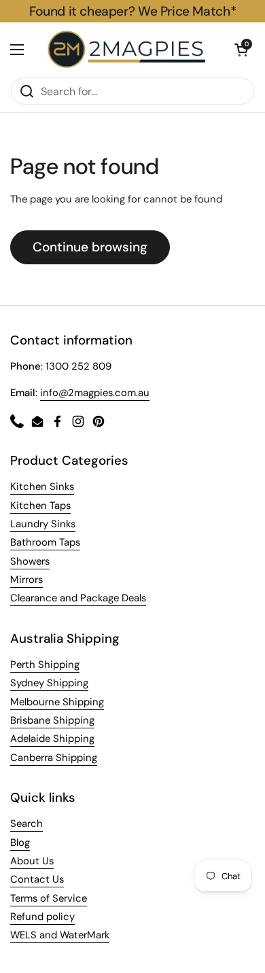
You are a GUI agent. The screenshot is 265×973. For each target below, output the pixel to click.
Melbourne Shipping (57, 702)
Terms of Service (48, 898)
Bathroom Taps (45, 542)
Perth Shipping (45, 664)
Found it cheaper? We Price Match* (132, 11)
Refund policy (42, 916)
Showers (30, 561)
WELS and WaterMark (59, 935)
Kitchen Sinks (42, 486)
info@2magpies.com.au (94, 393)
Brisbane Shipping (52, 720)
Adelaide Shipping (52, 738)
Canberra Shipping (53, 757)
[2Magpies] (129, 49)
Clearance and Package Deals (78, 598)
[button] (241, 49)
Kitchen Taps (40, 505)
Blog (20, 842)
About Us (32, 861)
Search (26, 823)
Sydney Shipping (49, 683)
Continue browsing (90, 246)
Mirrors (26, 579)
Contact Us (37, 879)
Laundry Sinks (42, 524)
